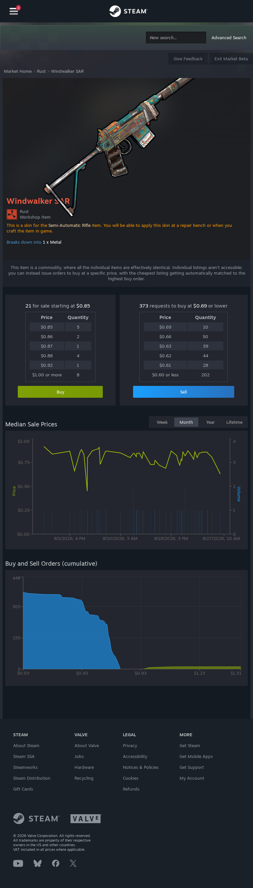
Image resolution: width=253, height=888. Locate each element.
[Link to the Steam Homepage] (128, 12)
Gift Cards (23, 789)
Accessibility (135, 756)
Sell (183, 391)
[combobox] (176, 37)
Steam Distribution (31, 778)
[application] (126, 491)
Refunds (131, 789)
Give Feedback (188, 58)
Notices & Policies (140, 767)
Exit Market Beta (231, 58)
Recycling (84, 778)
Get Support (192, 767)
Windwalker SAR (67, 71)
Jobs (79, 756)
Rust (41, 71)
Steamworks (25, 767)
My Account (192, 778)
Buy (60, 391)
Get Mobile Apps (196, 756)
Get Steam (190, 745)
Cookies (130, 778)
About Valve (86, 745)
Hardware (84, 767)
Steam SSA (24, 756)
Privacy (130, 745)
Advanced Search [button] (228, 37)
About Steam (26, 745)
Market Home (18, 71)
